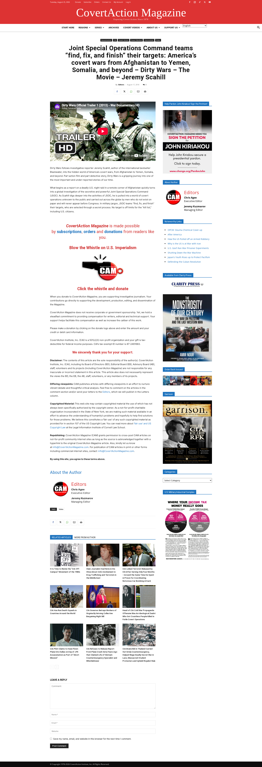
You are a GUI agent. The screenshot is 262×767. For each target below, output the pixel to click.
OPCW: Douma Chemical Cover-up (185, 230)
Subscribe (87, 2)
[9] (188, 461)
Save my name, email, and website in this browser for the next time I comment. (92, 738)
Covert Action (123, 40)
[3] (171, 359)
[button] (258, 27)
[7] (183, 461)
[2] (168, 359)
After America (175, 234)
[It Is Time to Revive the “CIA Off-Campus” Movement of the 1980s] (66, 555)
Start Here (68, 27)
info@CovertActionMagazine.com (71, 447)
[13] (200, 461)
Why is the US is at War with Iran (184, 243)
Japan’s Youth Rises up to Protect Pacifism (189, 257)
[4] (174, 359)
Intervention (148, 40)
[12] (197, 461)
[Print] (145, 91)
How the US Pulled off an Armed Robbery (188, 239)
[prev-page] (52, 667)
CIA (115, 40)
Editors (121, 84)
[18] (165, 463)
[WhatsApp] (131, 91)
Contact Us (106, 2)
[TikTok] (199, 2)
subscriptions (69, 231)
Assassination (106, 40)
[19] (168, 463)
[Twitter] (204, 2)
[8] (186, 461)
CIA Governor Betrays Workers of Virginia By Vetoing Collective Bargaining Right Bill (101, 613)
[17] (211, 461)
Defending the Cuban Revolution (184, 261)
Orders (96, 2)
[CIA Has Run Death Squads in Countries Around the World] (66, 596)
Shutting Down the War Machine (184, 252)
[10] (191, 461)
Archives (114, 27)
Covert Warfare (136, 40)
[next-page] (57, 667)
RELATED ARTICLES (61, 537)
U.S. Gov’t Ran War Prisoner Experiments (188, 248)
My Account (118, 2)
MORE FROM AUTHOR (85, 537)
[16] (209, 461)
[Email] (138, 91)
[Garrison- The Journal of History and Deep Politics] (187, 432)
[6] (180, 461)
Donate (78, 2)
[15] (206, 461)
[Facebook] (189, 2)
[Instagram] (194, 2)
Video (158, 40)
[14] (203, 461)
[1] (165, 359)
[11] (194, 461)
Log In (128, 2)
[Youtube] (209, 2)
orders (90, 231)
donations (113, 231)
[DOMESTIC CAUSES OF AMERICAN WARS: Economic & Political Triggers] (187, 327)
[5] (177, 461)
